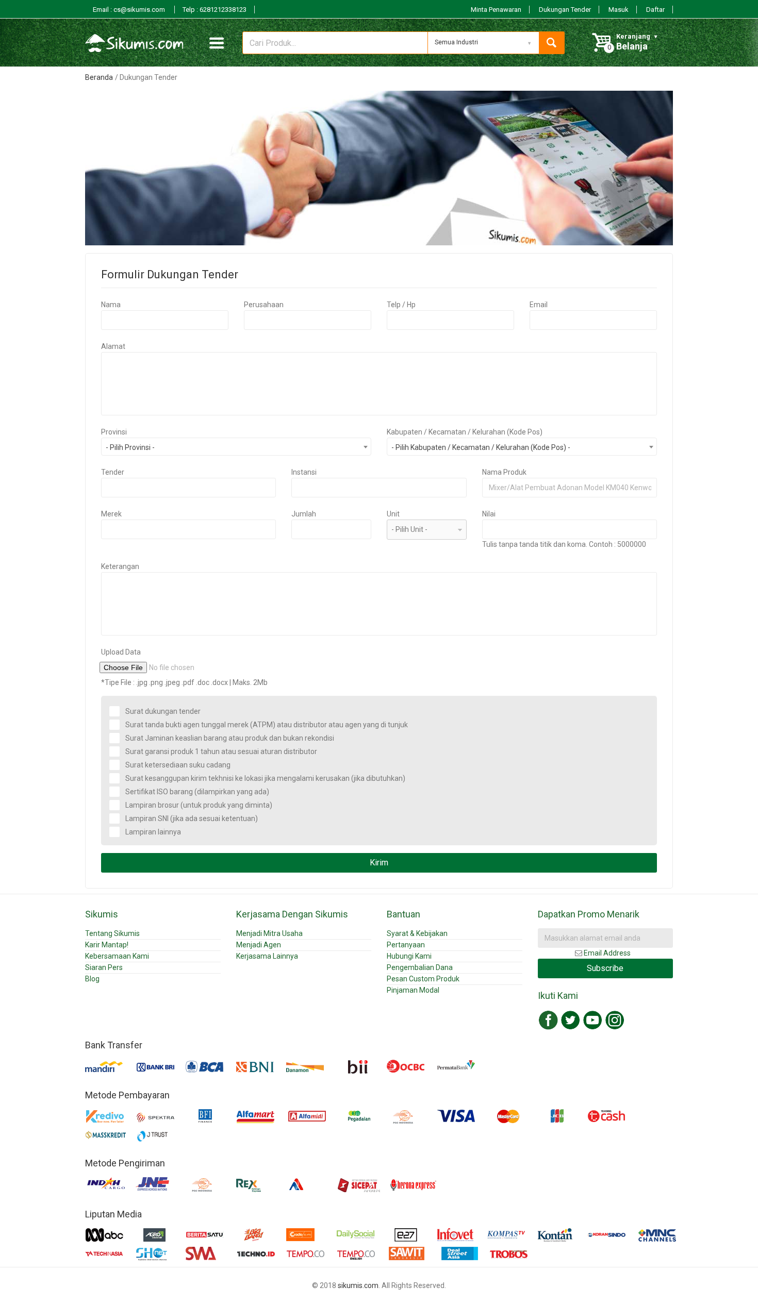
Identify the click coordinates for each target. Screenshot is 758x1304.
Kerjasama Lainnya (267, 956)
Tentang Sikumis (112, 933)
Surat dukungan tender (163, 711)
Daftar (655, 9)
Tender (112, 472)
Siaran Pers (104, 967)
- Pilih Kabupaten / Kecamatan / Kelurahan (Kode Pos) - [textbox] (480, 447)
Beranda (99, 77)
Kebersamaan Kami (117, 956)
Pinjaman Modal (413, 990)
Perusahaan (264, 304)
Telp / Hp (401, 304)
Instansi (304, 472)
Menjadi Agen (258, 945)
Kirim (379, 862)
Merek (111, 514)
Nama (111, 304)
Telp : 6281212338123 (214, 9)
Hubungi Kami (409, 956)
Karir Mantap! (106, 945)
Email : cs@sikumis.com (130, 9)
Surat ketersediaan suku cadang (177, 765)
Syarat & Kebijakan (417, 933)
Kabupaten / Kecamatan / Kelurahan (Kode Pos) (464, 432)
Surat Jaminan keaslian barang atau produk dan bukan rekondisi (229, 738)
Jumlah (303, 514)
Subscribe (605, 968)
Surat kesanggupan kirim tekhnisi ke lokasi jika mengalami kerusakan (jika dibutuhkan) (265, 778)
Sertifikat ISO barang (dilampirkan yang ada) (197, 792)
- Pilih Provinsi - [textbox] (130, 447)
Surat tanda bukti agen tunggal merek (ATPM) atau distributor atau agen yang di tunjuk (266, 725)
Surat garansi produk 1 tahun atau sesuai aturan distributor (221, 751)
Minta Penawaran (496, 9)
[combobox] (236, 447)
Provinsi (114, 432)
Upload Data (121, 652)
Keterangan (120, 566)
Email (539, 304)
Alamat (113, 346)
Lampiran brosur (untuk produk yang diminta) (198, 805)
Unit (393, 514)
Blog (92, 979)
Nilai (489, 514)
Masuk (618, 9)
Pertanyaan (406, 945)
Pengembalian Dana (420, 967)
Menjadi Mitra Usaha (269, 933)
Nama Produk (504, 472)
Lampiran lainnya (153, 832)
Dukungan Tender (565, 9)
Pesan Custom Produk (423, 979)
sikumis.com (358, 1285)
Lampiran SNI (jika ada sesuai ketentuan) (191, 818)
